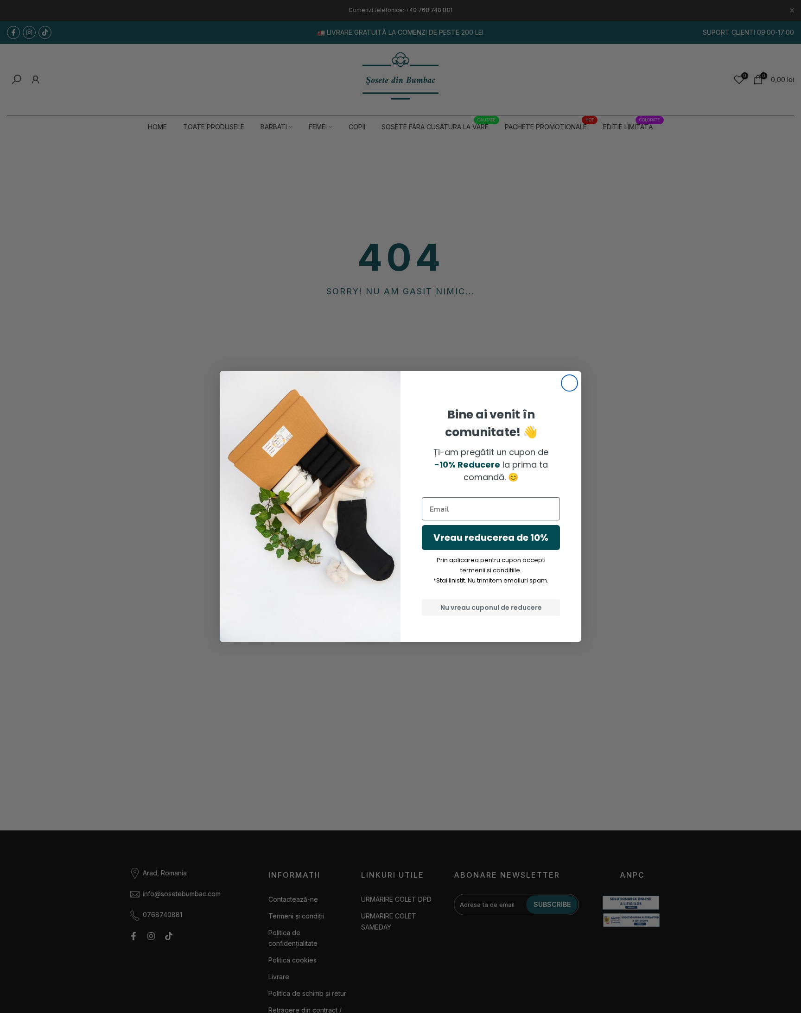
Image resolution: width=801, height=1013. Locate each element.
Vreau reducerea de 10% (490, 537)
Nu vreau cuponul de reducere (491, 607)
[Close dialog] (569, 383)
